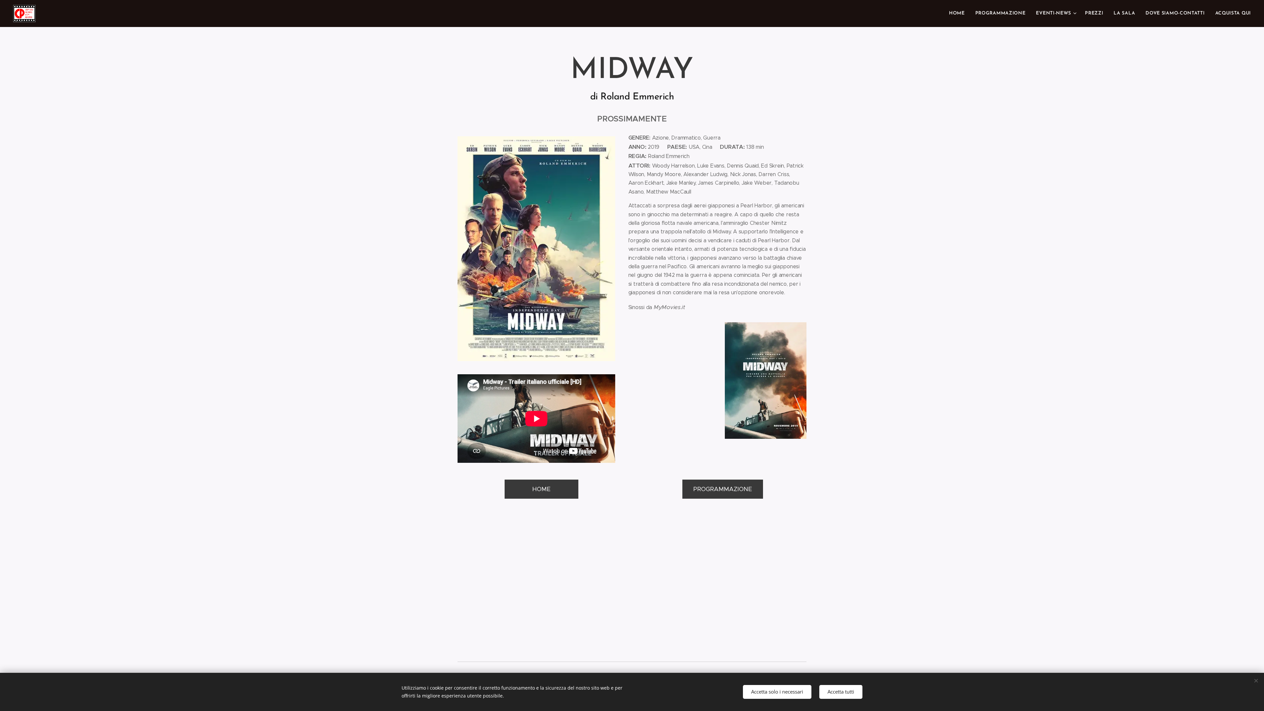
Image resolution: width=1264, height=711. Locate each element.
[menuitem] (958, 13)
